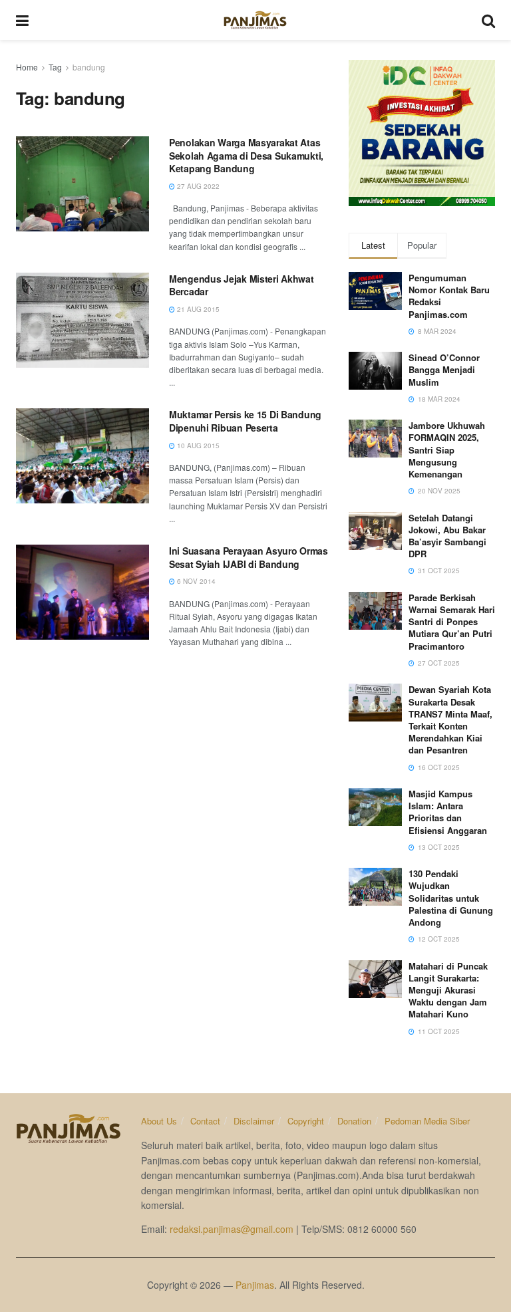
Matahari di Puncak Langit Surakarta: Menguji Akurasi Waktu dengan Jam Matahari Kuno (448, 990)
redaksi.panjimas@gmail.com (231, 1229)
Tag (55, 66)
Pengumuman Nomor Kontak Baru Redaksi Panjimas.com (449, 296)
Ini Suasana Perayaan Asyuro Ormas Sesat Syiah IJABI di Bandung (248, 557)
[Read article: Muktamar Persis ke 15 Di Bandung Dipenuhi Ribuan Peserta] (82, 455)
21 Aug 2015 (197, 309)
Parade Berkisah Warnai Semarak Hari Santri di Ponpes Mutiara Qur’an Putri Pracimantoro (452, 621)
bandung (89, 66)
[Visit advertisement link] (422, 133)
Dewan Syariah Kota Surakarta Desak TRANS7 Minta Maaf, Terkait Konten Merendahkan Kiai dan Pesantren (450, 719)
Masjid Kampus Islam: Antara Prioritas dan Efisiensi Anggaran (448, 812)
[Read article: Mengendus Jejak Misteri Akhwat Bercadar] (82, 320)
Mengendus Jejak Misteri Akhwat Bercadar (241, 285)
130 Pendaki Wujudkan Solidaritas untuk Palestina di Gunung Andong (451, 897)
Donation (354, 1121)
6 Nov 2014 (195, 581)
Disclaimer (254, 1121)
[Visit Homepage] (255, 20)
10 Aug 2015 (197, 445)
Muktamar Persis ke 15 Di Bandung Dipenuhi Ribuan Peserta (245, 421)
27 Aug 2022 (197, 186)
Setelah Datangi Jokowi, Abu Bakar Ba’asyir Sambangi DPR (447, 536)
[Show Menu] (22, 20)
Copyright (305, 1121)
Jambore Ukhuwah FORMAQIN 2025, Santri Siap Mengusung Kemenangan (447, 449)
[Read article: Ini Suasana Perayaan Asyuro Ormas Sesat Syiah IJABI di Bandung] (82, 592)
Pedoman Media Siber (427, 1121)
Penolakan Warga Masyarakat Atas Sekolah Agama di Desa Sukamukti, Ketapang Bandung (246, 155)
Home (27, 66)
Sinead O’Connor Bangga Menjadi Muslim (444, 369)
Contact (205, 1121)
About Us (159, 1121)
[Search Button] (488, 20)
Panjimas (255, 1284)
